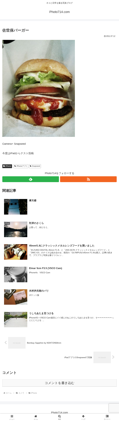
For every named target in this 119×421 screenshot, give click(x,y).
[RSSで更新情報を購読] (88, 179)
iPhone (8, 166)
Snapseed (36, 166)
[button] (110, 383)
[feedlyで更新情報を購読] (30, 179)
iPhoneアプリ (22, 166)
